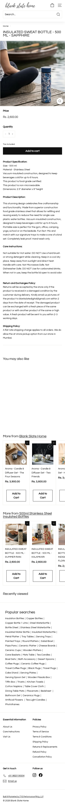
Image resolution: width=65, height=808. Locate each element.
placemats (32, 691)
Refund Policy (39, 752)
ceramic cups (13, 650)
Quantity (8, 126)
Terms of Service (41, 731)
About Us (7, 727)
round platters (30, 641)
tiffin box (10, 682)
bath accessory (27, 659)
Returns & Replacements (45, 747)
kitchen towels (35, 682)
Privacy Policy (39, 727)
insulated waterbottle (44, 632)
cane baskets (12, 655)
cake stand (11, 673)
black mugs (34, 668)
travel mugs (49, 668)
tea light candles (35, 700)
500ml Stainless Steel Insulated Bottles (27, 515)
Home (5, 26)
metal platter (12, 636)
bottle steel (11, 627)
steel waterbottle (39, 623)
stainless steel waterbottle (35, 627)
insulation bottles (14, 618)
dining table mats (14, 691)
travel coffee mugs (15, 668)
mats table (28, 655)
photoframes (12, 704)
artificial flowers (14, 700)
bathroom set (12, 695)
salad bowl (47, 641)
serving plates (28, 673)
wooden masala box (39, 677)
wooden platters (32, 650)
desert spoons (46, 659)
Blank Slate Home (32, 436)
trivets (21, 682)
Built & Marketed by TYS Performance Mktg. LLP (23, 797)
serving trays (43, 636)
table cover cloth (34, 686)
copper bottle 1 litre (16, 623)
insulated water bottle (17, 632)
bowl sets (10, 659)
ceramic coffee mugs (33, 663)
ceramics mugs (31, 695)
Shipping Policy (40, 742)
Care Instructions (11, 731)
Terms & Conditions (42, 736)
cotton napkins (13, 686)
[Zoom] (60, 101)
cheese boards (47, 645)
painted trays (12, 641)
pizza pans (11, 645)
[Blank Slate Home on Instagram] (34, 775)
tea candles (43, 655)
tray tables (27, 636)
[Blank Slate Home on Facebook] (40, 775)
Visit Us (6, 736)
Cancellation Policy (42, 757)
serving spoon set (15, 677)
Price (6, 111)
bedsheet (46, 691)
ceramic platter (27, 645)
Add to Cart (16, 418)
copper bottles (34, 618)
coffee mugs (12, 663)
